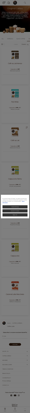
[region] (15, 206)
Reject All (15, 214)
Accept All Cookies (15, 210)
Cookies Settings (15, 206)
